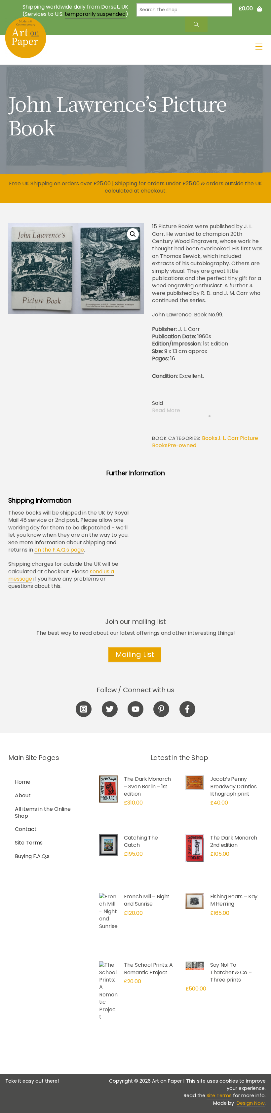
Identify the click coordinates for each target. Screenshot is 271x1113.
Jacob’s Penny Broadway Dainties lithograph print (233, 786)
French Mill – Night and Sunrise (147, 900)
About (23, 795)
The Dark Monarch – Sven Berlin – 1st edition (147, 786)
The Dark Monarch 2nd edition (233, 841)
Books (209, 438)
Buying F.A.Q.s (32, 856)
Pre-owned (182, 445)
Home (22, 782)
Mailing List (135, 654)
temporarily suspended (95, 14)
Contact (26, 829)
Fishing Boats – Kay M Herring (233, 900)
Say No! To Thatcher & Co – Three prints (231, 972)
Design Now (251, 1103)
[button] (133, 234)
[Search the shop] (196, 24)
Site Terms (29, 842)
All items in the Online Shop (43, 812)
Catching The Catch (141, 841)
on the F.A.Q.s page (59, 550)
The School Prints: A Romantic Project (148, 968)
